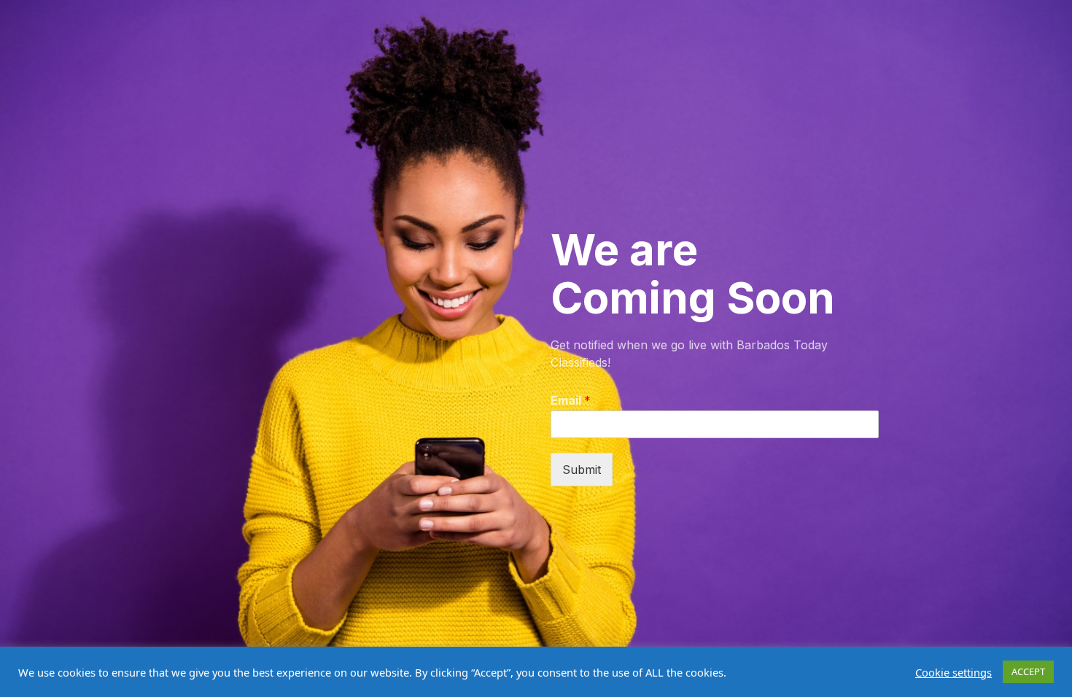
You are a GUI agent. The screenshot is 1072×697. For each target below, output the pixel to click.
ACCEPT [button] (1028, 671)
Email (571, 400)
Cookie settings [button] (953, 672)
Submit (581, 469)
